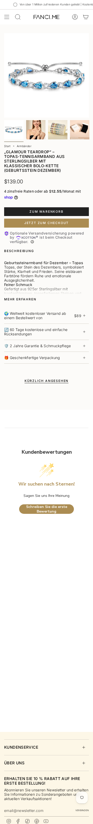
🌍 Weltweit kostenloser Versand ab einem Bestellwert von (42, 315)
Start (7, 146)
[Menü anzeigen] (7, 17)
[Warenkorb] (85, 17)
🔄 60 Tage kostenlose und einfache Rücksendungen (36, 331)
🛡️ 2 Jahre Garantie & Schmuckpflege (37, 346)
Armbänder (24, 146)
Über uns (14, 762)
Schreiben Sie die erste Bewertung (46, 509)
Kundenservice (21, 747)
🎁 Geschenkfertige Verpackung (32, 357)
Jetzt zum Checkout (46, 223)
